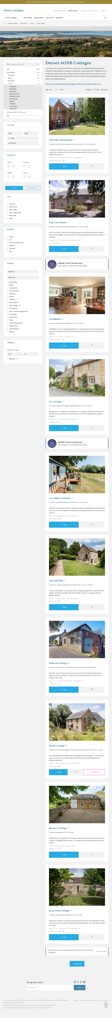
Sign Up (84, 11)
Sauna (11, 320)
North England (63, 1000)
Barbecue (12, 248)
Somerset (23, 81)
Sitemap (76, 1000)
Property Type (13, 282)
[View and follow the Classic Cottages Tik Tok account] (81, 982)
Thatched (12, 299)
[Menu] (105, 17)
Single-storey (13, 326)
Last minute (50, 18)
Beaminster (13, 89)
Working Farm (13, 302)
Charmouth (13, 109)
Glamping (12, 294)
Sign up (81, 987)
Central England (54, 1000)
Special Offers (31, 188)
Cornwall (23, 75)
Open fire (12, 245)
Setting (11, 285)
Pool (10, 240)
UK (23, 69)
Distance (89, 89)
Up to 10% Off (95, 772)
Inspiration (59, 18)
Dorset (23, 83)
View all (14, 188)
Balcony (11, 331)
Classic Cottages (9, 1000)
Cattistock (13, 104)
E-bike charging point (15, 323)
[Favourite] (92, 166)
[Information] (19, 305)
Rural (11, 218)
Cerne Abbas (13, 106)
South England (41, 1000)
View (65, 166)
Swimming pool (14, 329)
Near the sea (13, 207)
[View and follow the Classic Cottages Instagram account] (75, 982)
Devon (23, 78)
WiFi (10, 251)
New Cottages (13, 305)
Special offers (38, 18)
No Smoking (13, 308)
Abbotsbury (13, 86)
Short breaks (28, 18)
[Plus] (13, 166)
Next (61, 89)
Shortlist (94, 11)
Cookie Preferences (103, 1000)
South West (23, 72)
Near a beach (13, 210)
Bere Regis (13, 91)
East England (7, 1002)
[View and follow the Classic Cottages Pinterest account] (84, 982)
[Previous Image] (52, 116)
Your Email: (32, 987)
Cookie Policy (92, 1000)
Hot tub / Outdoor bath (16, 242)
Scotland (13, 1002)
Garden (11, 237)
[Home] (4, 23)
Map (97, 89)
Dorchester (87, 144)
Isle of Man (21, 1002)
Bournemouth (14, 99)
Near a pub (12, 215)
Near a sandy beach (15, 212)
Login (103, 11)
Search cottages (11, 18)
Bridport (95, 750)
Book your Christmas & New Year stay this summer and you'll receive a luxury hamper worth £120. (55, 2)
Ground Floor (13, 288)
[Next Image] (102, 116)
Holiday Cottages (23, 1000)
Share (106, 89)
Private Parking (13, 291)
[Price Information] (63, 160)
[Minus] (8, 166)
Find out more (101, 951)
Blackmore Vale (14, 94)
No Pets (11, 296)
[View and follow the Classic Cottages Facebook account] (78, 982)
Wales (47, 1000)
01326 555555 (72, 10)
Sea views (12, 204)
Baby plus (12, 359)
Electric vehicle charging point (18, 311)
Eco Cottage (13, 314)
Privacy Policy (84, 1000)
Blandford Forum (15, 96)
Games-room (13, 317)
